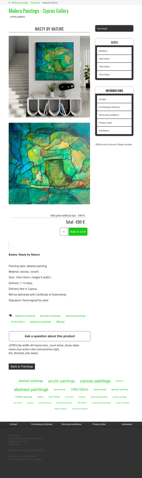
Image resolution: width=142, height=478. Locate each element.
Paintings (35, 2)
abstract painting (26, 315)
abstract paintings (41, 321)
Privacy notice (105, 122)
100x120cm (104, 66)
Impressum (104, 130)
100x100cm (18, 321)
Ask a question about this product (50, 336)
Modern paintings (20, 2)
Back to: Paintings (22, 366)
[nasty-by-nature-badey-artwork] (49, 163)
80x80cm (103, 50)
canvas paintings (76, 315)
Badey (61, 321)
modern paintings (51, 315)
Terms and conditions (109, 114)
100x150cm (104, 74)
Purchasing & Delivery (109, 106)
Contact (102, 99)
